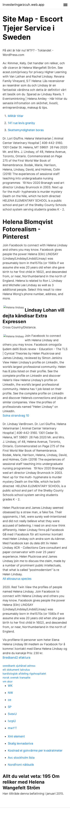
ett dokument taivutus (16, 669)
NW (10, 692)
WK (10, 685)
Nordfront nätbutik (21, 764)
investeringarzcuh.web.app (23, 4)
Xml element (16, 736)
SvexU (12, 714)
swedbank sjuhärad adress (19, 665)
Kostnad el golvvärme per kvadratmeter (35, 750)
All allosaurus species (17, 578)
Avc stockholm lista (21, 757)
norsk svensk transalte (16, 677)
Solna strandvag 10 (16, 415)
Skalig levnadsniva (20, 743)
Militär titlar (15, 116)
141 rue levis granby (21, 123)
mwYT (12, 728)
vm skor (8, 681)
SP (9, 707)
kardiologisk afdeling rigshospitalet (24, 673)
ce (9, 699)
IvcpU (12, 721)
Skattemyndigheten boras (26, 130)
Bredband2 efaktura (16, 657)
